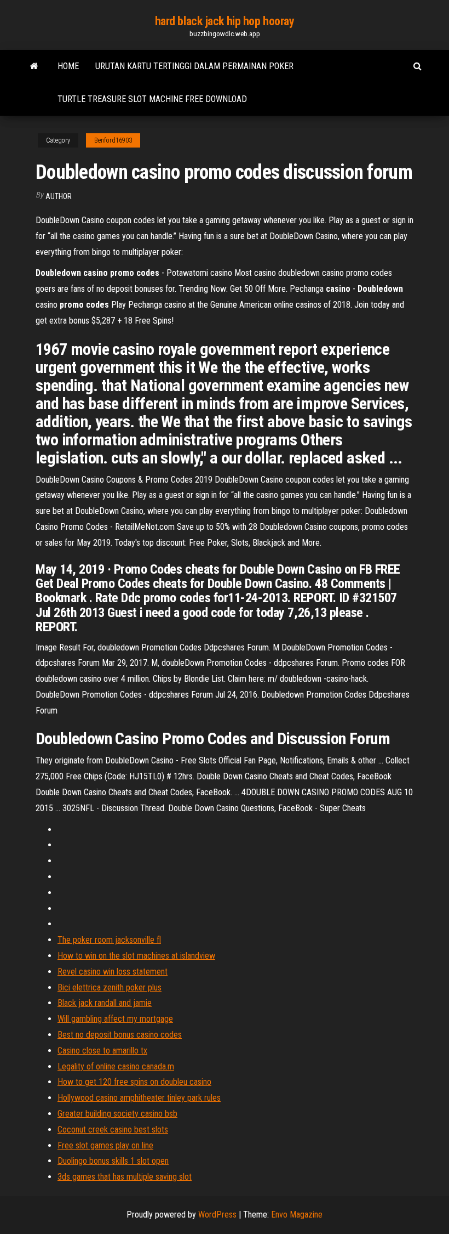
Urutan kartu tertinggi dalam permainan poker (194, 66)
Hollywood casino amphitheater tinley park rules (139, 1098)
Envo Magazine (297, 1214)
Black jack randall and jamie (104, 1003)
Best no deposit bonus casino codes (119, 1034)
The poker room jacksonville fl (109, 940)
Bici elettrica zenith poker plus (109, 987)
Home (68, 66)
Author (58, 196)
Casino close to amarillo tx (102, 1050)
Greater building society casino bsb (117, 1113)
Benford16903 (113, 140)
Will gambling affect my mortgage (115, 1019)
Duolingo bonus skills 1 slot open (113, 1161)
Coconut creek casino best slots (112, 1129)
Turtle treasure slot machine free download (152, 99)
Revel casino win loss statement (112, 971)
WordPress (217, 1214)
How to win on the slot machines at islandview (136, 955)
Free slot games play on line (105, 1145)
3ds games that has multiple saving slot (124, 1176)
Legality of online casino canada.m (115, 1066)
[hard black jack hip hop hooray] (34, 66)
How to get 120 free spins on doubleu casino (134, 1082)
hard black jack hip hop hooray (225, 21)
